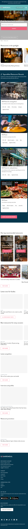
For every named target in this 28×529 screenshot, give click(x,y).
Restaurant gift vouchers (5, 462)
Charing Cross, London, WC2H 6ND (8, 151)
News (2, 310)
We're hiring (3, 475)
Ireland (2, 484)
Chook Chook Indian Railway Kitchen (9, 37)
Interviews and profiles (6, 406)
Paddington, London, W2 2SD (7, 85)
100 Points (4, 135)
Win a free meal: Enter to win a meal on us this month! (11, 312)
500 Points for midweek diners (9, 168)
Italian (9, 174)
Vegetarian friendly (5, 109)
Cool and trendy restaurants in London (10, 279)
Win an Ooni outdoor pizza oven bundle (10, 376)
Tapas (21, 140)
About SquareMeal (4, 472)
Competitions (4, 374)
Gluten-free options (11, 140)
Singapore (3, 485)
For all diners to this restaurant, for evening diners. (13, 103)
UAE (1, 487)
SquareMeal (5, 7)
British (9, 107)
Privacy (2, 479)
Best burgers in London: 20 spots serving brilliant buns (10, 343)
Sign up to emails (7, 509)
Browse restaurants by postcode (7, 464)
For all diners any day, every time (9, 137)
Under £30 (20, 205)
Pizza (16, 205)
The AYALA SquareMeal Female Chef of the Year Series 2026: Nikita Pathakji (13, 408)
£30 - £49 (4, 107)
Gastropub (20, 107)
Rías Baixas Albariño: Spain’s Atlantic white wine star (13, 441)
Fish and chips (14, 107)
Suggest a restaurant (5, 467)
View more (5, 286)
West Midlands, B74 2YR (6, 183)
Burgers (3, 205)
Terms (2, 477)
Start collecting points (8, 217)
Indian (17, 140)
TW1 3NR (5, 118)
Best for (3, 341)
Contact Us (3, 474)
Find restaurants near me (5, 466)
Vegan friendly (4, 142)
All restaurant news (8, 317)
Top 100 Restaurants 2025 (7, 246)
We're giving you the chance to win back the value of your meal (14, 2)
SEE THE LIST (7, 251)
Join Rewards (19, 7)
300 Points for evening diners (9, 102)
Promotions (4, 439)
